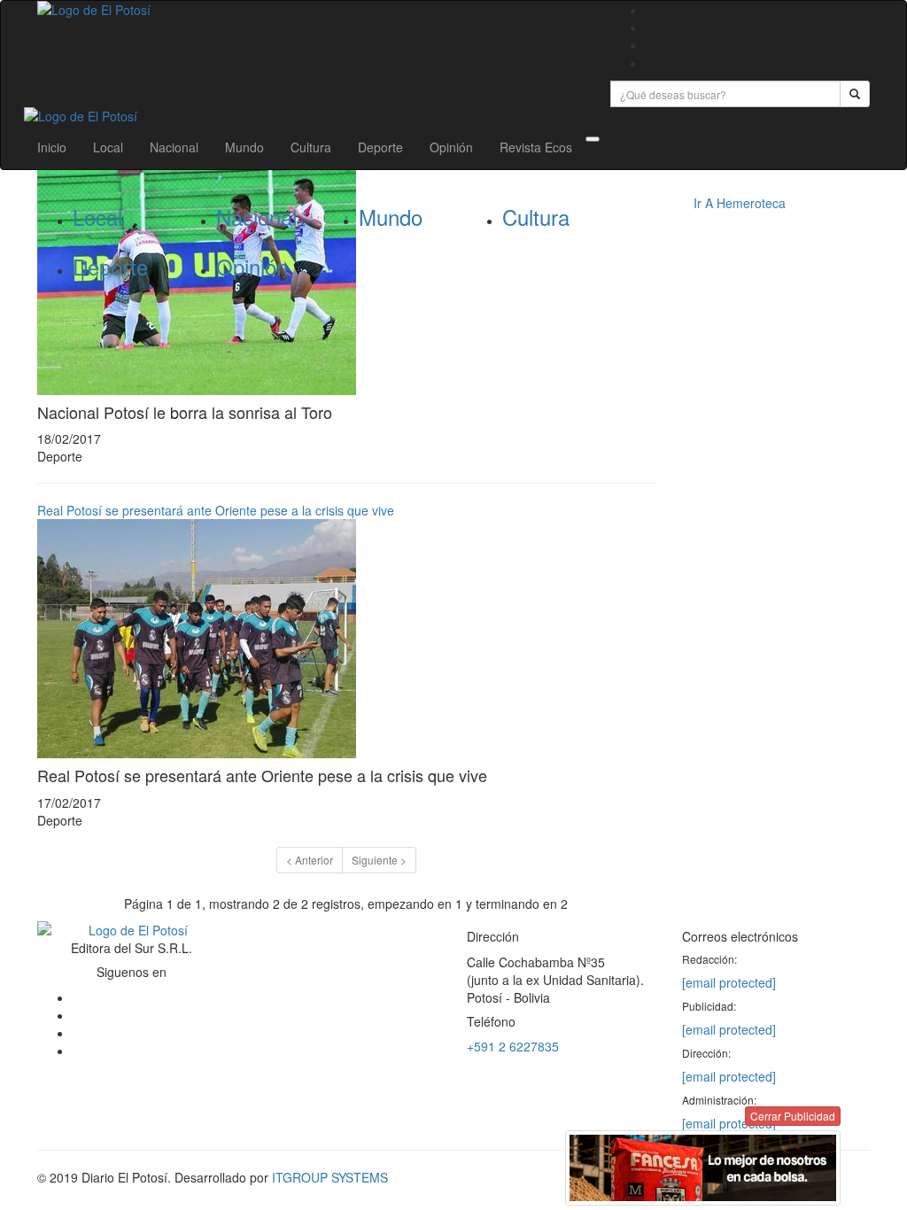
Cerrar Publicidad (792, 1115)
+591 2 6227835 (513, 1046)
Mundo (244, 147)
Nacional (174, 147)
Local (108, 147)
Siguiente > (379, 859)
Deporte (380, 147)
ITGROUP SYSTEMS (330, 1177)
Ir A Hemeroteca (740, 203)
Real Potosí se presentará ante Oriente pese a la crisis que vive (215, 510)
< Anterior (309, 859)
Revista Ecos (536, 147)
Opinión (451, 147)
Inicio (51, 147)
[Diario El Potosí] (310, 10)
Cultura (311, 147)
